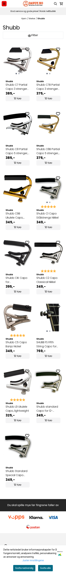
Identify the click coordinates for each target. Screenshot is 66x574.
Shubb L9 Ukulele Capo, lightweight (17, 409)
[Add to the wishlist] (27, 49)
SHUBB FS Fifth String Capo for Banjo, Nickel (46, 344)
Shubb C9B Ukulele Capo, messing (14, 216)
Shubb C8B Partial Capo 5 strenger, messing (48, 151)
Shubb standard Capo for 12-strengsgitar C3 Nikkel (47, 409)
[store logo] (33, 3)
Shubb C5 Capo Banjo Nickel (16, 344)
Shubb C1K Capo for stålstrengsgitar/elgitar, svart (18, 280)
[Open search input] (55, 3)
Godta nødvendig (24, 568)
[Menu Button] (4, 3)
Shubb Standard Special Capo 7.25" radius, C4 (16, 473)
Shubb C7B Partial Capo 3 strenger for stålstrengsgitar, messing (48, 87)
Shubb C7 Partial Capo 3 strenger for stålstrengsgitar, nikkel (16, 87)
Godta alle (45, 568)
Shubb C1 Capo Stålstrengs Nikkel (47, 216)
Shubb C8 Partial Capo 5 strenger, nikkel (17, 151)
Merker (32, 18)
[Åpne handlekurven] (61, 4)
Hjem (24, 18)
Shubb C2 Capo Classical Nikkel (47, 280)
